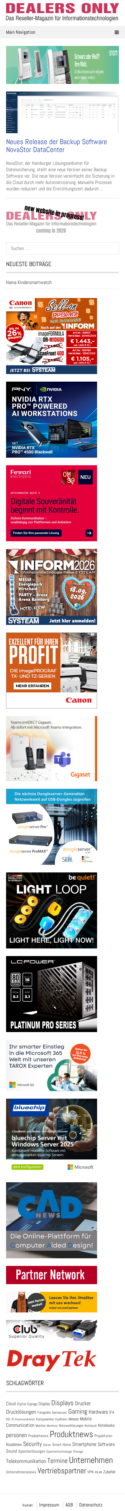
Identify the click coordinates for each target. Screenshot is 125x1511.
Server (47, 1445)
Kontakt (27, 1505)
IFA (111, 1412)
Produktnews (71, 1434)
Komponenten (45, 1419)
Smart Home (61, 1444)
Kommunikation (25, 1419)
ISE (8, 1419)
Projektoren (103, 1435)
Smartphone (84, 1444)
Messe (74, 1419)
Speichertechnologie (59, 1451)
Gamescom (59, 1412)
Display (44, 1403)
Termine (57, 1460)
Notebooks (106, 1425)
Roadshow (14, 1444)
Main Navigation (20, 32)
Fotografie (44, 1412)
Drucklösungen (21, 1411)
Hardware (98, 1411)
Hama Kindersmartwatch (29, 282)
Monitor (40, 1425)
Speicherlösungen (31, 1451)
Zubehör (109, 1472)
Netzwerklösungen (71, 1425)
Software (106, 1444)
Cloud (11, 1403)
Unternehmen (91, 1460)
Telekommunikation (26, 1460)
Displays (62, 1402)
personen (16, 1435)
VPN (90, 1472)
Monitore (52, 1425)
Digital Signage (27, 1404)
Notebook (91, 1425)
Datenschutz (91, 1505)
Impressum (49, 1505)
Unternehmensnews (21, 1472)
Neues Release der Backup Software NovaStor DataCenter (56, 145)
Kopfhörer (61, 1419)
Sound (11, 1451)
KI (13, 1419)
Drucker (83, 1403)
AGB (69, 1505)
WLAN (98, 1472)
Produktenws (38, 1435)
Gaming (77, 1411)
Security (32, 1444)
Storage (78, 1451)
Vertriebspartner (62, 1471)
